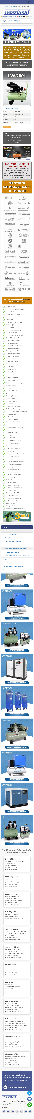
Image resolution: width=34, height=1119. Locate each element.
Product (10, 20)
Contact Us (7, 6)
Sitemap (13, 6)
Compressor (17, 20)
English (23, 6)
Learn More (6, 127)
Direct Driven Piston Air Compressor (14, 22)
